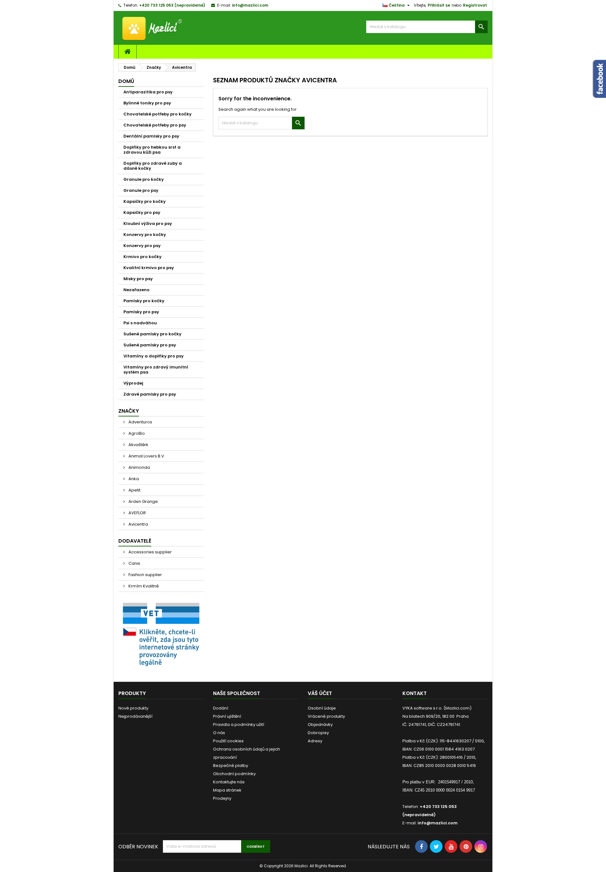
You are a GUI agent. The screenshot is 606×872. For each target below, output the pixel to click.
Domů (126, 81)
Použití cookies (228, 741)
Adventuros (140, 422)
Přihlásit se (439, 5)
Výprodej (133, 383)
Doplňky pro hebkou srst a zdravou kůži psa (152, 149)
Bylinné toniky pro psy (147, 103)
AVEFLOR (137, 513)
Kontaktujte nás (229, 782)
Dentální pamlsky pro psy (151, 136)
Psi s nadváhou (140, 323)
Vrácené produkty (326, 716)
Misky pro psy (138, 279)
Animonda (139, 467)
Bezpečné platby (230, 766)
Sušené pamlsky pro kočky (152, 334)
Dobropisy (318, 733)
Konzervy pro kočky (144, 235)
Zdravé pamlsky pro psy (149, 394)
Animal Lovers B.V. (146, 456)
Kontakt (414, 693)
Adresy (315, 741)
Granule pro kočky (143, 179)
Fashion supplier (145, 575)
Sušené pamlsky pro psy (149, 345)
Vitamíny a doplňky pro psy (153, 356)
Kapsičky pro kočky (144, 201)
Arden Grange (143, 501)
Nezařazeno (136, 290)
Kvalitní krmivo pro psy (148, 268)
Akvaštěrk (138, 445)
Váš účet (320, 693)
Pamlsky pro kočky (143, 301)
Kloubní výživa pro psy (147, 224)
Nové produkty (133, 708)
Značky (128, 411)
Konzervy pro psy (142, 246)
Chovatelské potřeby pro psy (154, 125)
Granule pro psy (140, 190)
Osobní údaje (322, 708)
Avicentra (138, 524)
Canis (134, 563)
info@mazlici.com (250, 5)
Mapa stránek (227, 790)
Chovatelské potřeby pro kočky (157, 114)
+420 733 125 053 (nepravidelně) (172, 5)
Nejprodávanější (135, 716)
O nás (219, 733)
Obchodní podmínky (234, 774)
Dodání (220, 708)
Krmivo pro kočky (142, 257)
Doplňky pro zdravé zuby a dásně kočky (152, 165)
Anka (133, 479)
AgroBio (136, 433)
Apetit (134, 490)
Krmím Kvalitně (143, 586)
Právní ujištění (227, 716)
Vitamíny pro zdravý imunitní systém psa (155, 369)
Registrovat (475, 5)
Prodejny (222, 798)
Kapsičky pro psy (141, 212)
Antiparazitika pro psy (148, 92)
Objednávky (320, 725)
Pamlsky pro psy (141, 312)
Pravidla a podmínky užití (238, 725)
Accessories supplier (150, 552)
